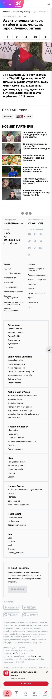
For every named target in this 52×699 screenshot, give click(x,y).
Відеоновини (14, 340)
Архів (30, 298)
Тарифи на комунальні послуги (22, 441)
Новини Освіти (16, 486)
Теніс (10, 545)
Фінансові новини (16, 438)
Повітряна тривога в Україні (21, 371)
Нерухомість (14, 514)
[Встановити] (26, 678)
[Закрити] (47, 672)
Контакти (32, 284)
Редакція (7, 269)
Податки (12, 445)
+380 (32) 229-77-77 (19, 653)
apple (30, 607)
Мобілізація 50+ (15, 399)
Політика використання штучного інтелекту (13, 303)
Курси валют (13, 434)
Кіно (10, 458)
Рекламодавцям (10, 287)
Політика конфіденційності (11, 297)
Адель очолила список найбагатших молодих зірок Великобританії (41, 12)
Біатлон (11, 549)
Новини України (15, 332)
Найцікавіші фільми (17, 462)
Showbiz (6, 12)
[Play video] (26, 55)
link (29, 234)
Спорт (11, 534)
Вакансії (31, 289)
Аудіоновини (14, 343)
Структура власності (36, 293)
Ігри (30, 307)
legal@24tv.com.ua (36, 656)
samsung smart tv (30, 614)
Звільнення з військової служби (22, 395)
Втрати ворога (14, 383)
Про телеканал (9, 278)
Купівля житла (14, 521)
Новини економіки (18, 426)
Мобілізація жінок (16, 403)
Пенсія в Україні (15, 449)
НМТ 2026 (12, 497)
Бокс (10, 538)
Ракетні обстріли (15, 360)
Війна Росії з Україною (20, 356)
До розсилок (17, 589)
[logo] (18, 4)
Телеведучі (8, 282)
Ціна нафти (13, 430)
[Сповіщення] (48, 4)
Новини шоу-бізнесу (22, 12)
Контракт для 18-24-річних (20, 407)
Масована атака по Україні (20, 375)
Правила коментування (38, 275)
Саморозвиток (14, 501)
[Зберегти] (45, 37)
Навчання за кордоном (18, 504)
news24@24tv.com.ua (13, 223)
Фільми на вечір (15, 469)
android (11, 607)
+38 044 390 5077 (35, 223)
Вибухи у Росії (14, 379)
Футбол (11, 541)
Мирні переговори (16, 368)
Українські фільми (16, 465)
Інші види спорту (15, 553)
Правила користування (13, 291)
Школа (11, 493)
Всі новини (14, 325)
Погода (11, 347)
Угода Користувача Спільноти (36, 270)
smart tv (11, 614)
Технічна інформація (37, 280)
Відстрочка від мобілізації (20, 410)
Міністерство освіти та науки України (25, 490)
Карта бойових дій (16, 364)
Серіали (11, 477)
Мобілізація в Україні (19, 392)
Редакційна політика (12, 273)
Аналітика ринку (15, 517)
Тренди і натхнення (17, 525)
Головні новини (15, 329)
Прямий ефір (14, 336)
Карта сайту (33, 302)
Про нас (6, 264)
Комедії (11, 473)
